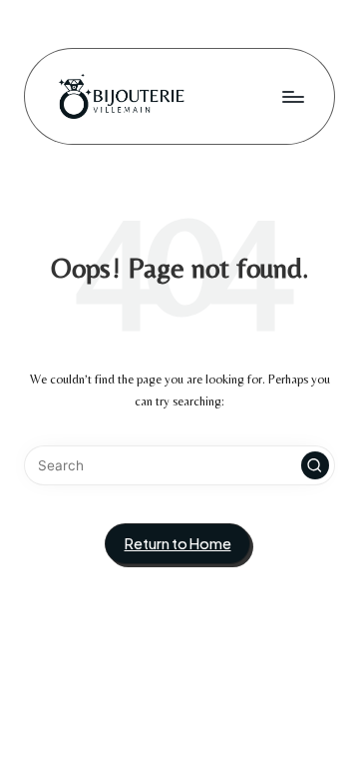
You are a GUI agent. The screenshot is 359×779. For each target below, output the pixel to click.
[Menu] (292, 96)
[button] (315, 465)
